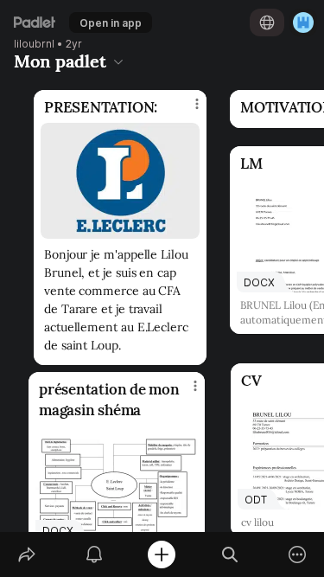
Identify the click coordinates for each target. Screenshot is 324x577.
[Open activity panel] (94, 554)
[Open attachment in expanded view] (120, 181)
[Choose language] (267, 22)
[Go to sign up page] (303, 22)
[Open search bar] (229, 554)
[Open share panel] (26, 554)
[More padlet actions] (297, 554)
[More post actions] (184, 393)
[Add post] (161, 554)
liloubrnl (34, 44)
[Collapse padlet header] (118, 61)
